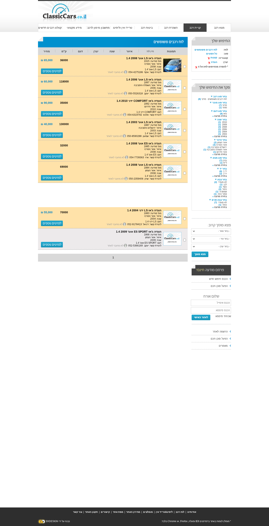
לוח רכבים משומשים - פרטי (214, 99)
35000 (64, 102)
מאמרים (223, 345)
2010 (224, 122)
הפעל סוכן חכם (219, 286)
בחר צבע (222, 179)
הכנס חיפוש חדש (218, 278)
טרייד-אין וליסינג (122, 27)
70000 (64, 212)
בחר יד (223, 168)
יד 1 (225, 171)
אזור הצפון (222, 142)
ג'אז (225, 113)
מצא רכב (219, 27)
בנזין (225, 160)
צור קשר (77, 512)
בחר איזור (221, 140)
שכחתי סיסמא (223, 316)
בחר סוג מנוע (220, 157)
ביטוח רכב (147, 27)
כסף (225, 187)
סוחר (224, 107)
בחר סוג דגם (220, 111)
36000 (64, 60)
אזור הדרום (222, 152)
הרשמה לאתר (220, 331)
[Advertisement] (162, 8)
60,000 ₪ (47, 81)
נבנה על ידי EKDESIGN (58, 521)
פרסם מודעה (210, 270)
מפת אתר (118, 512)
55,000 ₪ (47, 212)
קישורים (105, 512)
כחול (225, 189)
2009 (224, 124)
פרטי (224, 105)
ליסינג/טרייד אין (164, 512)
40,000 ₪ (47, 124)
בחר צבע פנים (219, 199)
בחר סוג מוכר (219, 102)
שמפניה (223, 191)
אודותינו (191, 512)
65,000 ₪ (47, 60)
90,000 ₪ (47, 102)
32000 (64, 145)
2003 (224, 134)
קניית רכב (195, 27)
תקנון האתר (91, 512)
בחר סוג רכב (220, 96)
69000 (64, 166)
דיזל (225, 163)
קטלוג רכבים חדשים (50, 27)
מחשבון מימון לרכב (98, 27)
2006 (224, 129)
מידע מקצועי (74, 27)
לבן (225, 184)
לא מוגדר (222, 182)
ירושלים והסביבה (219, 147)
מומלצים (148, 512)
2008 (224, 127)
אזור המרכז (221, 145)
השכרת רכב (171, 27)
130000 (64, 124)
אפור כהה (222, 194)
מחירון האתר (133, 512)
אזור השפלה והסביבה (217, 149)
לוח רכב (180, 512)
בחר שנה (222, 119)
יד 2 (225, 173)
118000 (64, 81)
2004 (224, 131)
